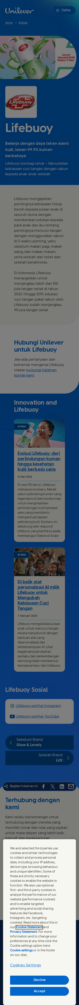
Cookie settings (21, 950)
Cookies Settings (25, 965)
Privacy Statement (23, 932)
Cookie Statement (29, 927)
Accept (39, 991)
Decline (40, 980)
